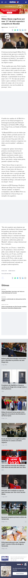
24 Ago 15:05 (4, 445)
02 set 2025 (13, 27)
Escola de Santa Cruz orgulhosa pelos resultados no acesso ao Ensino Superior (13, 441)
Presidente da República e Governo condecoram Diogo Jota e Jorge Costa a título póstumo (14, 387)
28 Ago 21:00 (4, 548)
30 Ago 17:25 (4, 521)
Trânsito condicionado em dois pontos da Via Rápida (13, 299)
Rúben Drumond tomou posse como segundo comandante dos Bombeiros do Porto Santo (13, 414)
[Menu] (2, 2)
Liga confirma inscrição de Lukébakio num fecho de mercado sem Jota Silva (13, 466)
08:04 (2, 470)
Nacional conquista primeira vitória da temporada (13, 518)
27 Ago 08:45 (4, 364)
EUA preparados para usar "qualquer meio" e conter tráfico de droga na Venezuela (13, 544)
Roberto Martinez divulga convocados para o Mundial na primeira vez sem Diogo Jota (13, 360)
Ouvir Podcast (20, 573)
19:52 (2, 391)
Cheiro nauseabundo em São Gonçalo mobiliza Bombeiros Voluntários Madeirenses (13, 307)
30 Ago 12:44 (4, 418)
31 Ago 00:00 (4, 496)
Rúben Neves (11, 270)
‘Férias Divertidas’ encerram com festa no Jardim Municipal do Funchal (12, 292)
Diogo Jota (4, 270)
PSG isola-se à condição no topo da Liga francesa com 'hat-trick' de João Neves (13, 492)
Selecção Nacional (6, 273)
